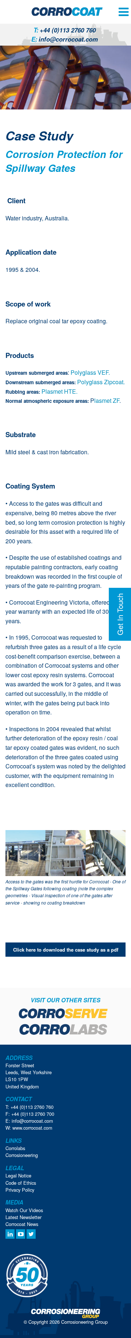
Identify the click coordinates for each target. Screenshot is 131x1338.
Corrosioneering (21, 1155)
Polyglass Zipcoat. (100, 382)
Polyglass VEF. (89, 372)
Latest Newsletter (23, 1217)
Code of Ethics (20, 1182)
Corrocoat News (21, 1224)
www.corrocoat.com (32, 1127)
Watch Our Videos (24, 1210)
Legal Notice (18, 1175)
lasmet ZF (106, 400)
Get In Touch (120, 614)
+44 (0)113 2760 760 (64, 30)
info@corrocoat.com (64, 39)
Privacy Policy (19, 1189)
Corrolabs (15, 1148)
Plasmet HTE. (59, 391)
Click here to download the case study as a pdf (65, 949)
